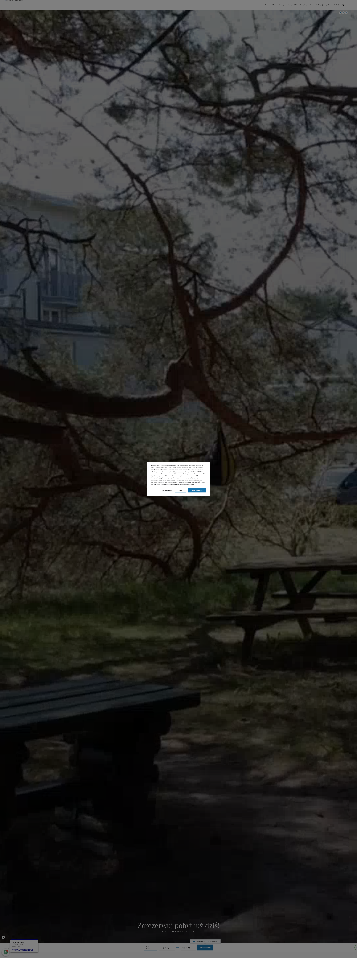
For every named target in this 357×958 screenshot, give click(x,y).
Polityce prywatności (178, 471)
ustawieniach (189, 484)
